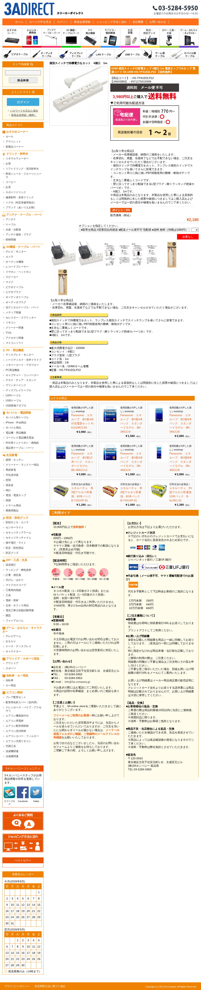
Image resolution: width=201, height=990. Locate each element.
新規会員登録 (82, 21)
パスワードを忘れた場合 (24, 110)
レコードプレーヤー (17, 266)
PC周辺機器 (12, 370)
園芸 (8, 615)
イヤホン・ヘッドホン (18, 271)
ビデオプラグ (13, 292)
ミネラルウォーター (17, 158)
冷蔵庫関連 (12, 756)
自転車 (9, 680)
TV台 (9, 332)
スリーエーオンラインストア (100, 9)
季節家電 (11, 469)
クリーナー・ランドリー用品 (22, 464)
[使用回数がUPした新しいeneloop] (61, 422)
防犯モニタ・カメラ (17, 522)
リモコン (11, 322)
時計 (8, 490)
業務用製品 (12, 510)
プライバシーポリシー (17, 986)
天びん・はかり (15, 579)
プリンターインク (16, 385)
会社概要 (137, 21)
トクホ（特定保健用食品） (21, 202)
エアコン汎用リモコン (18, 741)
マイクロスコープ (16, 585)
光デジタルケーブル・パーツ (22, 307)
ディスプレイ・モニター (20, 354)
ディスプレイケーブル (72, 54)
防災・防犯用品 (15, 547)
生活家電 (130, 39)
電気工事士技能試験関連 (20, 610)
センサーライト (15, 527)
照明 (8, 480)
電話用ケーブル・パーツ (20, 447)
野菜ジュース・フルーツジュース (23, 175)
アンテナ (11, 219)
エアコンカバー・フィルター (22, 736)
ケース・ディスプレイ (18, 646)
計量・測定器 (13, 574)
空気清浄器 (12, 474)
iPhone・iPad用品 (16, 422)
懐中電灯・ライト (16, 542)
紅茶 (8, 187)
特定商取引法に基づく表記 (50, 986)
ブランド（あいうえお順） (21, 207)
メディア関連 (13, 312)
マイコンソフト (15, 342)
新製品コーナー (15, 146)
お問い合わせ (157, 21)
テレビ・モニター (16, 251)
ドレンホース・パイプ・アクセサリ (23, 709)
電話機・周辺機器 (16, 432)
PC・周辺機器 (91, 39)
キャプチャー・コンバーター (22, 375)
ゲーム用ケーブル (156, 54)
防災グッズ (12, 552)
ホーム (19, 21)
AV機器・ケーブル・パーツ (71, 39)
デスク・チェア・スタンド (21, 380)
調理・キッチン (15, 459)
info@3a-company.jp (77, 681)
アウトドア (12, 663)
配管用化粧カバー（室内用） (22, 702)
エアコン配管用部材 (17, 725)
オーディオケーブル (44, 54)
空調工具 (11, 746)
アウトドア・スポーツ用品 (22, 658)
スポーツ (11, 668)
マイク (9, 282)
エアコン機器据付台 (17, 715)
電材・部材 (12, 600)
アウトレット (13, 141)
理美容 (9, 485)
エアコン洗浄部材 (16, 730)
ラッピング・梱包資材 (18, 569)
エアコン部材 (14, 692)
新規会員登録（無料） (24, 115)
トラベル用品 (13, 505)
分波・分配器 (13, 229)
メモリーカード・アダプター (22, 364)
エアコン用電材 (15, 720)
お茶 (8, 163)
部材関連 (11, 239)
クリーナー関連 (15, 327)
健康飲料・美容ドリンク (20, 197)
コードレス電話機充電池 (20, 437)
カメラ (9, 256)
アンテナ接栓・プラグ (18, 234)
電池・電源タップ (16, 495)
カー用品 (11, 685)
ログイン (62, 21)
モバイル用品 (13, 427)
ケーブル (11, 224)
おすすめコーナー (12, 39)
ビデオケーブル (16, 54)
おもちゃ (11, 641)
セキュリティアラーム (18, 532)
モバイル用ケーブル (184, 54)
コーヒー (11, 182)
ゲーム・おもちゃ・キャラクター (22, 629)
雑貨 (8, 500)
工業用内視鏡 (13, 590)
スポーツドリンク (16, 192)
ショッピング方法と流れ (111, 21)
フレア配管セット (16, 697)
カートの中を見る (40, 21)
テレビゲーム (13, 636)
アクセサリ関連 (15, 337)
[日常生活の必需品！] (61, 499)
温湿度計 (11, 564)
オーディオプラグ (16, 302)
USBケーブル (128, 54)
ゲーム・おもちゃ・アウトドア (189, 39)
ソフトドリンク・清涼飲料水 (22, 168)
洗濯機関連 (12, 751)
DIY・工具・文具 (169, 39)
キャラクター (13, 651)
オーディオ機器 (15, 261)
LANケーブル (100, 54)
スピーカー (12, 276)
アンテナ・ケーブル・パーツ (51, 39)
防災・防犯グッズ (150, 39)
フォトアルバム (15, 620)
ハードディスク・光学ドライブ (23, 359)
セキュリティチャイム (18, 537)
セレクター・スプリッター (21, 317)
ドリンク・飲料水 (32, 39)
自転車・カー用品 (17, 675)
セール (9, 136)
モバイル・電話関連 (110, 39)
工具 (8, 595)
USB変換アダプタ (16, 405)
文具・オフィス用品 (17, 605)
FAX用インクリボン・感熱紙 (22, 442)
